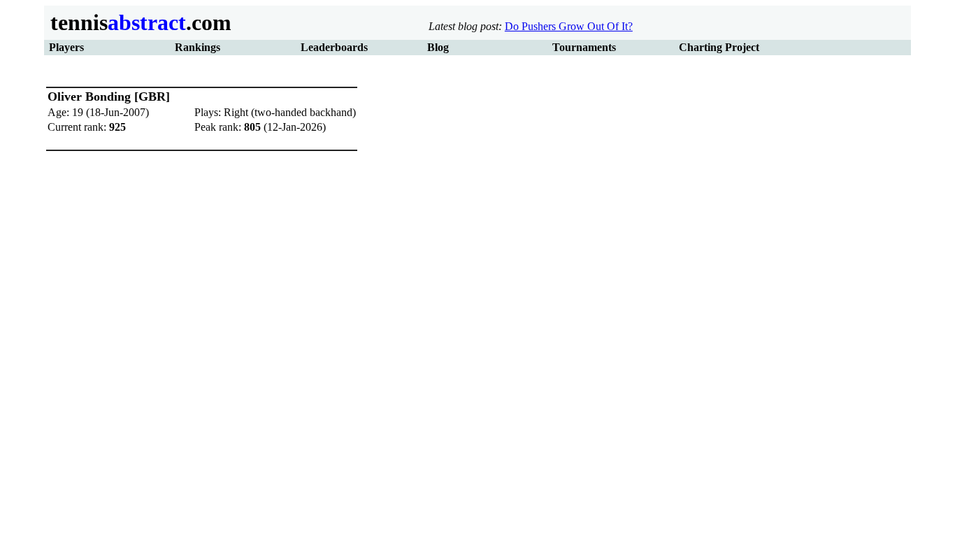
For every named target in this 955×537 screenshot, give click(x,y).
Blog (438, 47)
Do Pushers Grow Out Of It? (569, 26)
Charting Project (719, 47)
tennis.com (138, 22)
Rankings (197, 47)
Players (66, 47)
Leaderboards (334, 47)
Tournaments (584, 47)
